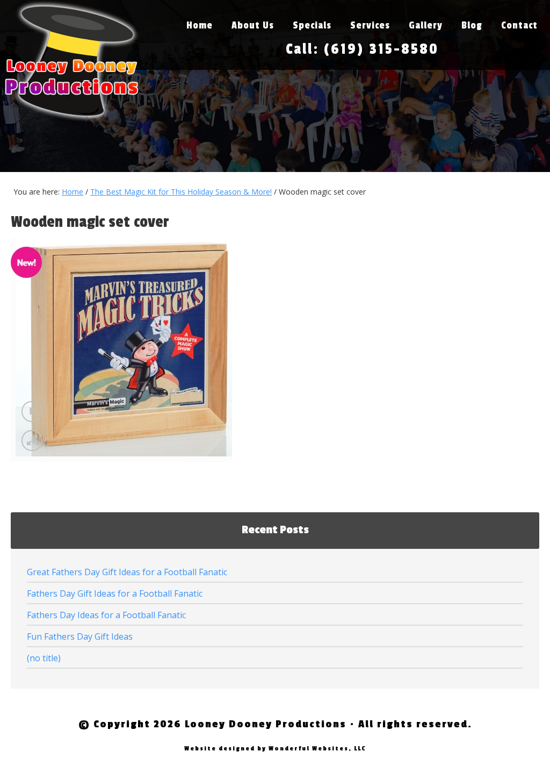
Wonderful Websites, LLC (317, 748)
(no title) (44, 658)
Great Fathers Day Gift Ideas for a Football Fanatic (127, 572)
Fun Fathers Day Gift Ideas (80, 636)
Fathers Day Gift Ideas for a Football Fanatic (114, 593)
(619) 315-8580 (381, 49)
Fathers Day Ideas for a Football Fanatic (106, 615)
